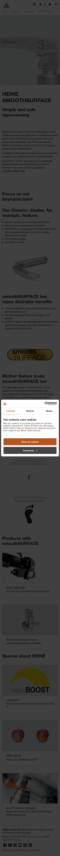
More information (31, 430)
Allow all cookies (30, 441)
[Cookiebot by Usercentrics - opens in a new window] (44, 403)
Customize (28, 450)
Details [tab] (30, 410)
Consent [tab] (10, 410)
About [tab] (49, 410)
